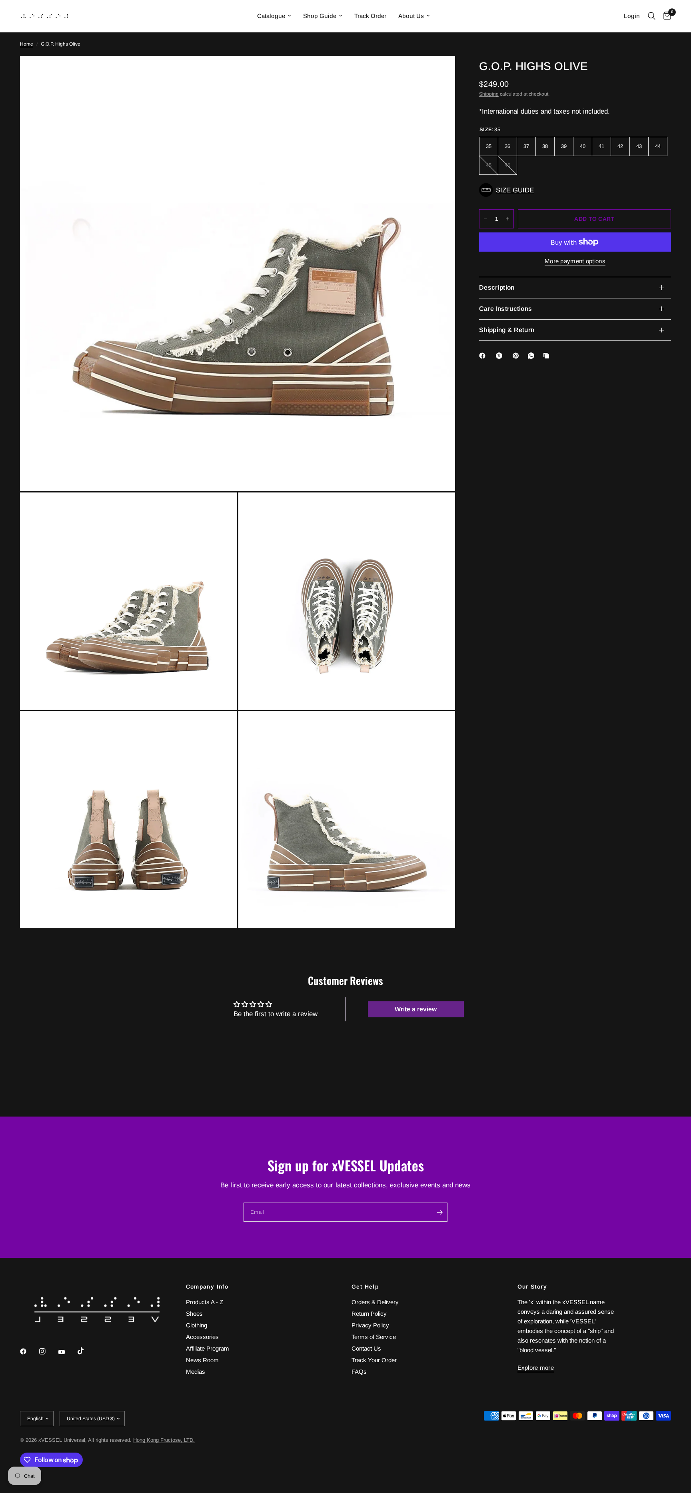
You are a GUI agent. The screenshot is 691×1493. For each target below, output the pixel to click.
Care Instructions (505, 308)
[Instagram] (48, 1351)
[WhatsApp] (532, 355)
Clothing (196, 1325)
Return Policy (369, 1313)
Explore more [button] (535, 1367)
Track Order (370, 15)
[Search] (651, 16)
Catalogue (271, 15)
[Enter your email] (439, 1212)
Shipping (489, 94)
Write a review (416, 1009)
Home (26, 44)
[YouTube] (67, 1352)
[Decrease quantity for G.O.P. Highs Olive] (485, 219)
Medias (195, 1371)
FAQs (359, 1371)
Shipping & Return (506, 329)
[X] (500, 355)
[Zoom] (438, 72)
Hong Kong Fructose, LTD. (164, 1440)
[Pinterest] (517, 355)
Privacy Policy (370, 1325)
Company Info (207, 1286)
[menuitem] (274, 16)
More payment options (575, 261)
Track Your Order (374, 1360)
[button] (575, 190)
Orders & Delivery (375, 1302)
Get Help (365, 1286)
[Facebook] (484, 355)
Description (497, 287)
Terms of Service (373, 1336)
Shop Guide (319, 15)
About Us (411, 15)
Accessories (202, 1336)
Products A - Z (204, 1302)
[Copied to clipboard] (548, 355)
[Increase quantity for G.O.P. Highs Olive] (507, 219)
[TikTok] (86, 1351)
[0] (665, 16)
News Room (202, 1360)
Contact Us (366, 1348)
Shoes (194, 1313)
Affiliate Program (207, 1348)
